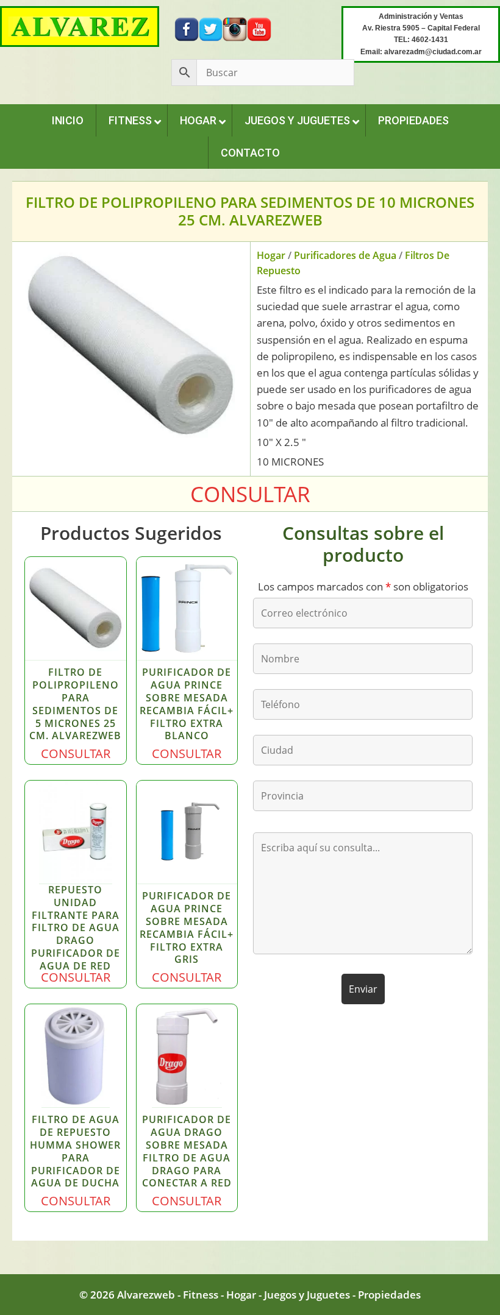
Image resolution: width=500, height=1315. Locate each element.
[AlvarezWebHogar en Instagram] (235, 28)
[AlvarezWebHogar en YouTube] (259, 28)
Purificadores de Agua (345, 255)
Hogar (271, 255)
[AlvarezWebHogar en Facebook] (186, 28)
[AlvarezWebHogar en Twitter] (211, 28)
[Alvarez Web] (79, 25)
